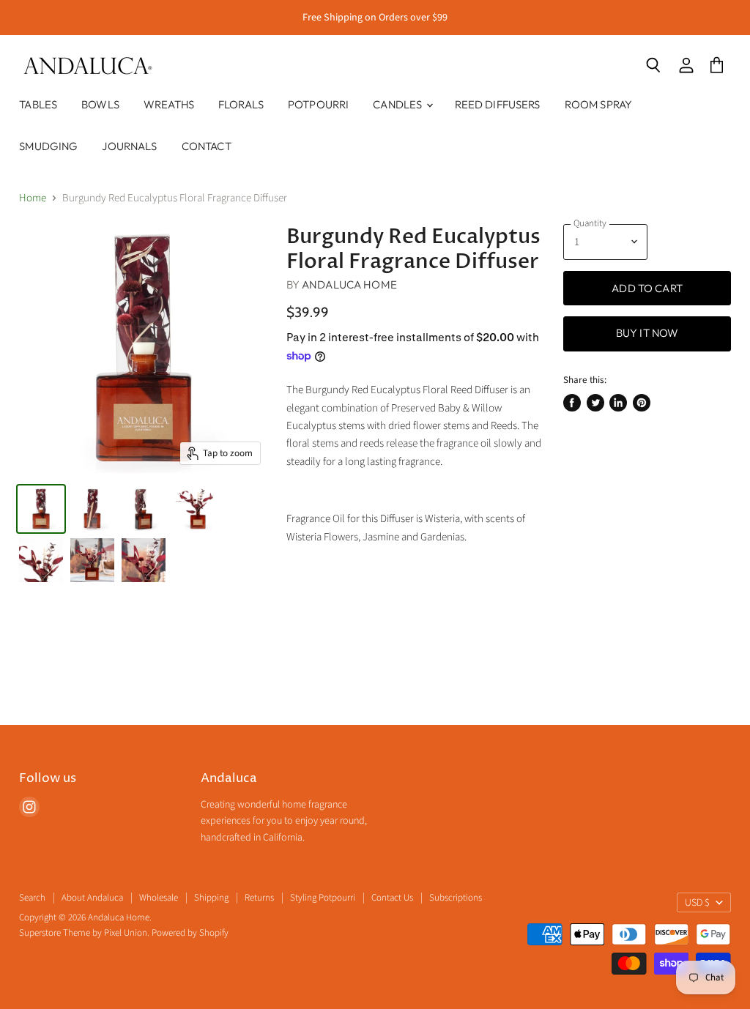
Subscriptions (455, 897)
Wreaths (169, 104)
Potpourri (318, 104)
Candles (398, 104)
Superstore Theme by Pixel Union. (84, 932)
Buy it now (647, 333)
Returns (259, 897)
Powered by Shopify (190, 932)
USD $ (697, 903)
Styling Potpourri (322, 897)
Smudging (48, 146)
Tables (38, 104)
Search (32, 897)
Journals (129, 146)
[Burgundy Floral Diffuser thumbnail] (41, 508)
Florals (241, 104)
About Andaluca (92, 897)
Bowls (100, 104)
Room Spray (599, 104)
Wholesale (158, 897)
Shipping (211, 897)
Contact (206, 146)
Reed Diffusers (498, 104)
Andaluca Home (349, 284)
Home (32, 198)
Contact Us (392, 897)
